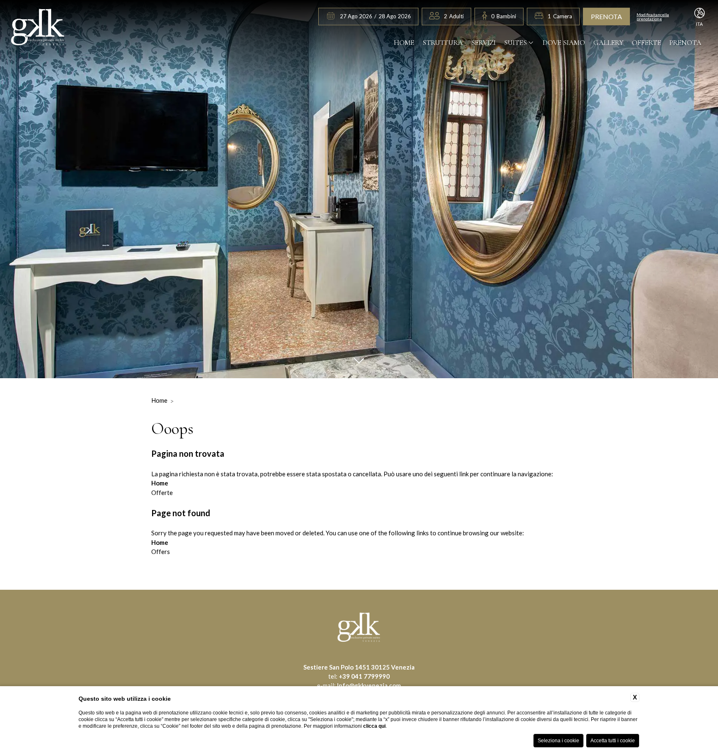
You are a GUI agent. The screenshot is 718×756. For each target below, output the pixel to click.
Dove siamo (564, 42)
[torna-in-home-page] (38, 28)
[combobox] (454, 16)
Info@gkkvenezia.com (369, 685)
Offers (160, 551)
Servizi (483, 42)
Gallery (608, 42)
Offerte (646, 42)
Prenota (606, 16)
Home (404, 42)
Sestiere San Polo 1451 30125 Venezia (359, 667)
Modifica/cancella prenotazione (653, 16)
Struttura (443, 42)
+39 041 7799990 (364, 676)
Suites (515, 42)
